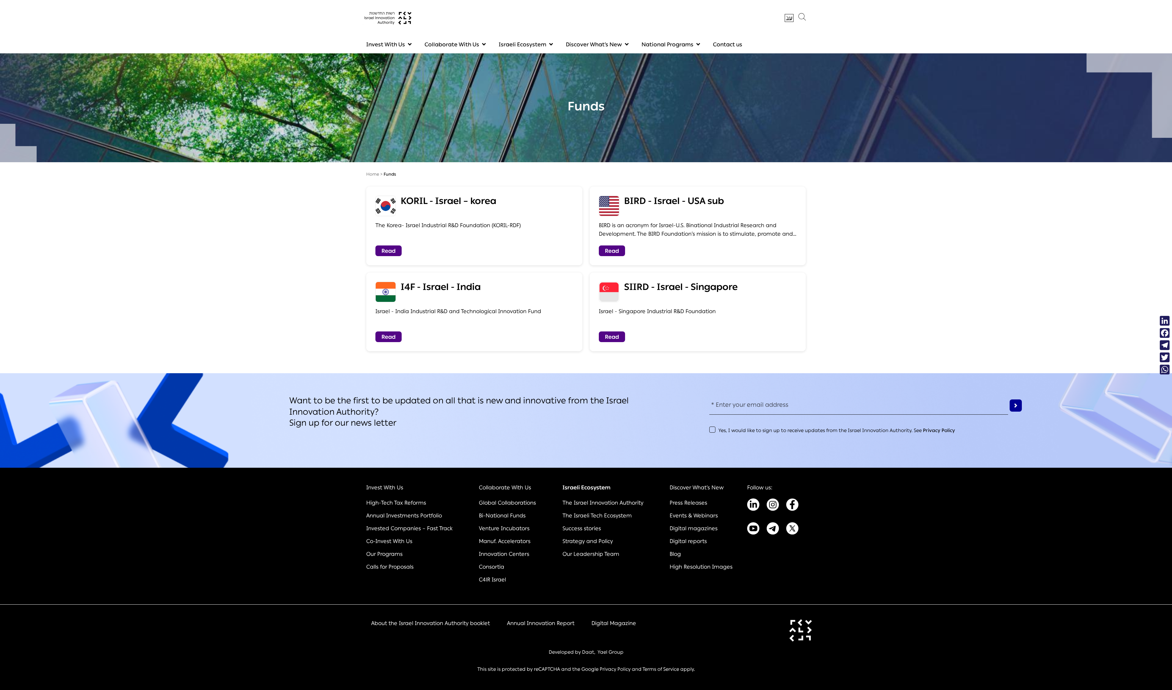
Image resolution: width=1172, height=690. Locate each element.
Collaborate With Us (452, 44)
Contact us (727, 44)
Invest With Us (385, 44)
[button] (802, 18)
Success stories (581, 528)
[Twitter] (1165, 357)
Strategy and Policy (587, 541)
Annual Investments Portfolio (404, 515)
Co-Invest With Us (389, 541)
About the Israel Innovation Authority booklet (430, 623)
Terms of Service (660, 669)
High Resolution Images (701, 566)
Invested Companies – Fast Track (409, 528)
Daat (588, 652)
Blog (675, 554)
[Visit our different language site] (789, 18)
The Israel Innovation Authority (602, 502)
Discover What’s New (594, 44)
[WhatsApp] (1165, 369)
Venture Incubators (504, 528)
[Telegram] (1165, 345)
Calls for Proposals (390, 566)
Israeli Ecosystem (522, 44)
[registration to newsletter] (1016, 405)
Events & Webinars (694, 515)
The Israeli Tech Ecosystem (597, 515)
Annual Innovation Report (540, 623)
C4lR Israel (492, 579)
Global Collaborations (507, 502)
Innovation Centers (504, 554)
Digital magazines (694, 528)
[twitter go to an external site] (792, 529)
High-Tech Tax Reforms (396, 502)
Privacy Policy (939, 430)
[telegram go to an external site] (773, 529)
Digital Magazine (613, 623)
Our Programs (384, 554)
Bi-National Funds (502, 515)
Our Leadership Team (590, 554)
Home (372, 174)
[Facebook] (1165, 333)
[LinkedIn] (1165, 321)
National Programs (667, 44)
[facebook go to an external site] (792, 506)
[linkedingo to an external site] (753, 506)
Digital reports (688, 541)
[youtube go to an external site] (753, 529)
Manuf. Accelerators (504, 541)
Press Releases (688, 502)
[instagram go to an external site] (773, 506)
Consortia (491, 566)
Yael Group (611, 652)
